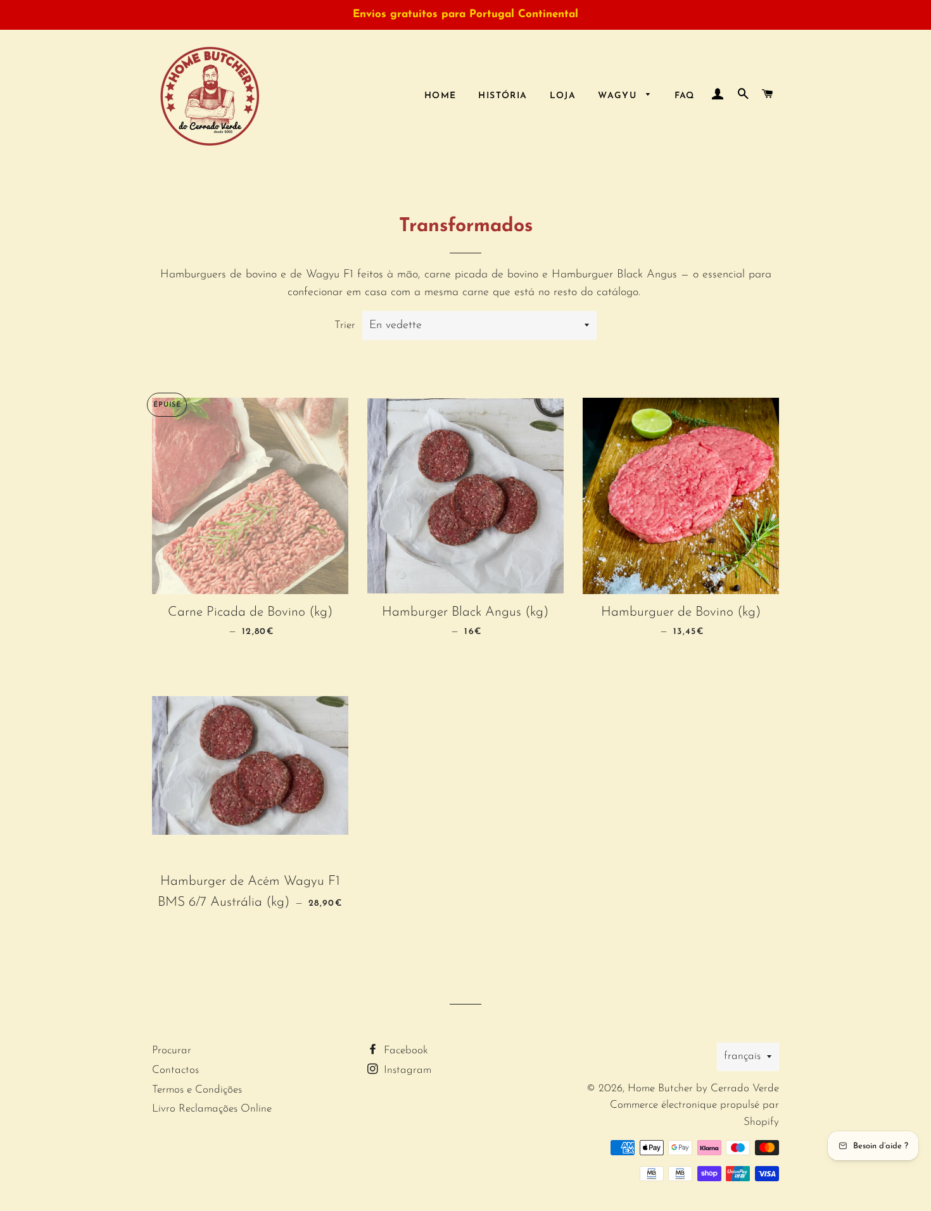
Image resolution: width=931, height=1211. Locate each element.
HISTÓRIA (502, 96)
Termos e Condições (197, 1089)
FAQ (684, 96)
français (742, 1056)
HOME (440, 96)
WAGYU (619, 96)
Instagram (406, 1070)
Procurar (171, 1050)
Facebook (404, 1050)
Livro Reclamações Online (212, 1108)
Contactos (175, 1070)
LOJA (563, 96)
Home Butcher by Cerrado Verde (703, 1088)
